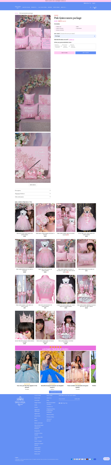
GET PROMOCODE (67, 238)
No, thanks (66, 241)
